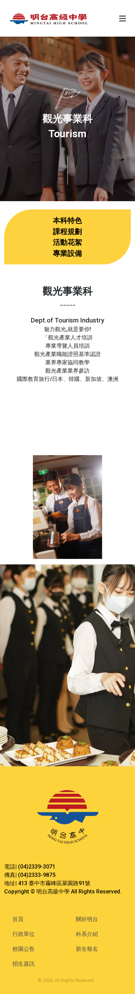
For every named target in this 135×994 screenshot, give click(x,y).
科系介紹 (87, 934)
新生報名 (87, 949)
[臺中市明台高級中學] (59, 18)
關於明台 (87, 919)
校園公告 (23, 949)
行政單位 (23, 934)
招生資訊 (23, 963)
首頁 (18, 919)
